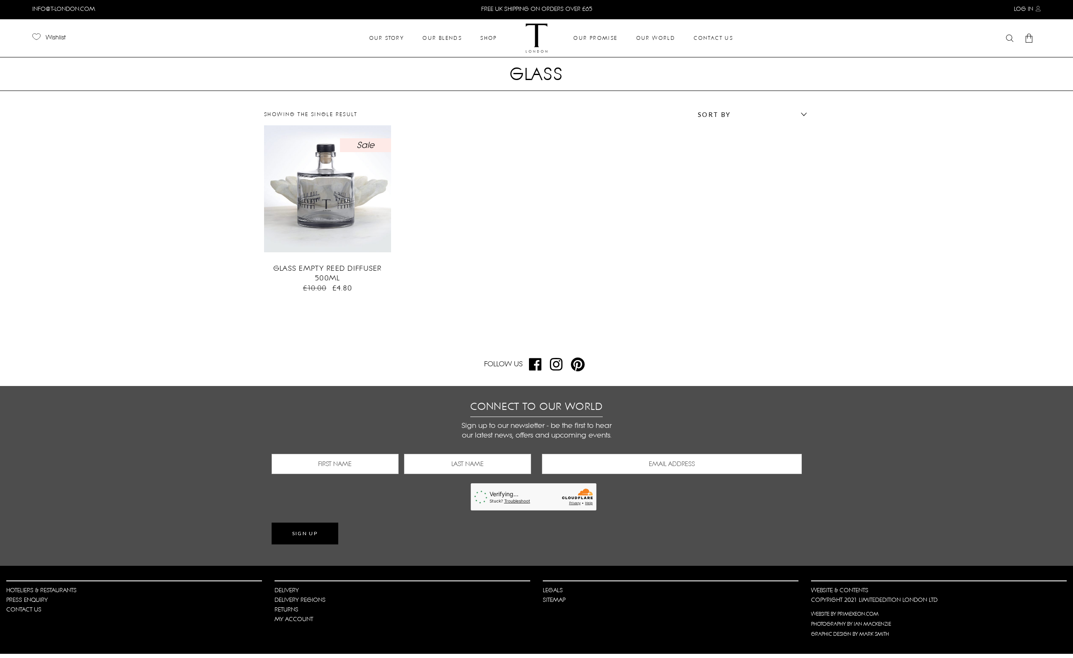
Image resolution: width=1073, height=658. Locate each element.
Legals (553, 590)
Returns (286, 609)
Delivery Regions (300, 599)
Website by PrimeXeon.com (845, 614)
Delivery (287, 590)
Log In (1023, 8)
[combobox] (750, 114)
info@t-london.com (63, 8)
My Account (294, 619)
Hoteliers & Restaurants (41, 590)
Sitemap (554, 599)
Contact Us (23, 609)
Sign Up (305, 533)
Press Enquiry (27, 599)
